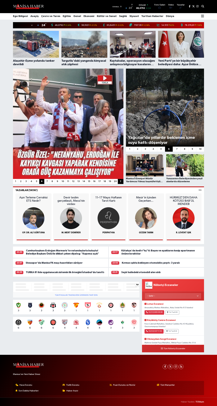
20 (115, 181)
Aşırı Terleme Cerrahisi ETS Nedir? (33, 199)
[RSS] (181, 366)
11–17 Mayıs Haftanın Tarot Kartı (108, 199)
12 (73, 181)
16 (94, 181)
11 (68, 181)
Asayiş (34, 16)
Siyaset (134, 16)
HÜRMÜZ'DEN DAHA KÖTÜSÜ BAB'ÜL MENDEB (183, 201)
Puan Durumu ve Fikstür (124, 385)
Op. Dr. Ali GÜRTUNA (33, 232)
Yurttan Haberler (152, 16)
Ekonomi (89, 16)
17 (99, 181)
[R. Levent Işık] (184, 218)
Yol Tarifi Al (173, 312)
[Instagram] (175, 366)
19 (110, 181)
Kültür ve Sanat (107, 16)
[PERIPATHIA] (108, 218)
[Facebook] (165, 366)
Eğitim (67, 16)
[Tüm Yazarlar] (200, 190)
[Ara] (203, 7)
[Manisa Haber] (28, 6)
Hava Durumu (25, 385)
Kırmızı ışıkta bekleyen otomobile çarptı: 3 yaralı (151, 263)
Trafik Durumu (72, 385)
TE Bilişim (199, 402)
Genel (77, 16)
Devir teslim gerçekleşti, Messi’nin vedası (71, 201)
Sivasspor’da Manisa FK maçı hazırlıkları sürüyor (54, 263)
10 (63, 181)
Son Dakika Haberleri (29, 391)
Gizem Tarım (146, 232)
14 (84, 181)
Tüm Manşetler (167, 385)
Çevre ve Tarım (50, 16)
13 (78, 181)
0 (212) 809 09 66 (156, 312)
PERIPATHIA (108, 232)
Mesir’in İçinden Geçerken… (146, 199)
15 (89, 181)
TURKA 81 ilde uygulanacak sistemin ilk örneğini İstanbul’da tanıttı (65, 272)
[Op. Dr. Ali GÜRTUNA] (33, 218)
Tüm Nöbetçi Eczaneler (174, 349)
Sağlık (123, 16)
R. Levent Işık (183, 232)
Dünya (170, 16)
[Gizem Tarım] (146, 218)
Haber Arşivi (72, 391)
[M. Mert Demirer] (71, 218)
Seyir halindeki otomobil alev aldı (141, 272)
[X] (170, 366)
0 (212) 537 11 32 (155, 331)
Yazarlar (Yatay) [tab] (27, 190)
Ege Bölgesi (20, 16)
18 (104, 181)
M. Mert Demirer (71, 232)
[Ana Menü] (202, 16)
